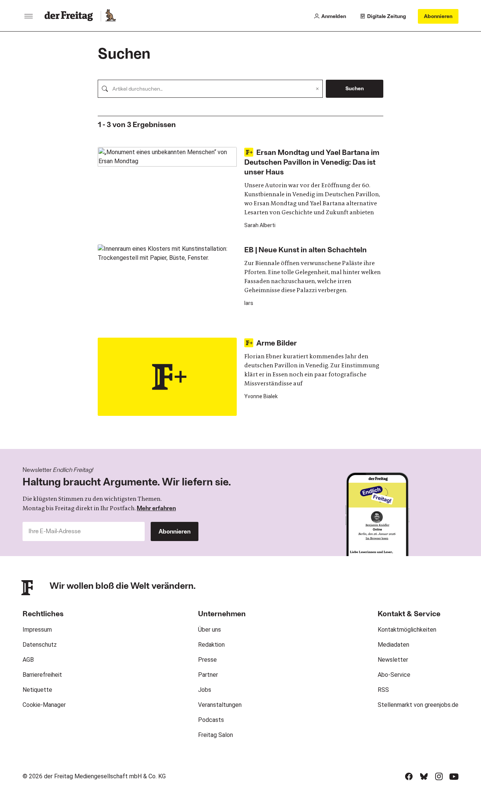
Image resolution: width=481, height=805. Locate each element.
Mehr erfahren (156, 507)
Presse (207, 659)
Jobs (204, 689)
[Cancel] (317, 88)
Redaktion (211, 644)
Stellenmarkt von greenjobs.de (418, 704)
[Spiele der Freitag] (110, 16)
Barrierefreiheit (42, 674)
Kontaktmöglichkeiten (407, 629)
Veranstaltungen (220, 704)
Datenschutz (40, 644)
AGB (28, 659)
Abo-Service (394, 674)
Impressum (37, 629)
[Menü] (29, 16)
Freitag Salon (215, 734)
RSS (383, 689)
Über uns (209, 629)
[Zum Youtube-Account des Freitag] (453, 776)
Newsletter (393, 659)
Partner (208, 674)
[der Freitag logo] (71, 16)
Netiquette (37, 689)
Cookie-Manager (44, 704)
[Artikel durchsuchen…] (105, 88)
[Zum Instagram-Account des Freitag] (438, 776)
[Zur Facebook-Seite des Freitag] (408, 776)
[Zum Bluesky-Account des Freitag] (423, 776)
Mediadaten (393, 644)
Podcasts (211, 719)
